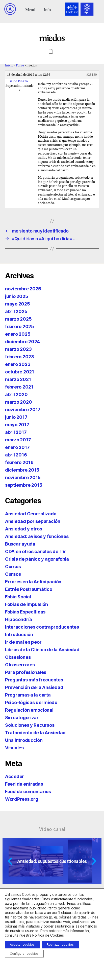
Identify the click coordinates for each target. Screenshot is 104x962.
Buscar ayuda (20, 544)
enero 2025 (17, 334)
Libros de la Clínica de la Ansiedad (42, 649)
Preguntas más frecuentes (34, 679)
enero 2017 (17, 447)
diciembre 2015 (22, 470)
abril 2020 (16, 394)
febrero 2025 (19, 326)
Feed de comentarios (28, 791)
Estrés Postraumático (28, 589)
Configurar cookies (24, 953)
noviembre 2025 (23, 288)
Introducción (19, 634)
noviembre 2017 (22, 409)
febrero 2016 (19, 462)
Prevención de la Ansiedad (34, 687)
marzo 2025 (18, 319)
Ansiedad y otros (23, 528)
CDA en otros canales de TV (35, 551)
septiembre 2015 (23, 485)
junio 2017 (16, 417)
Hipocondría (18, 619)
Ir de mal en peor (23, 642)
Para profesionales (25, 672)
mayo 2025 (17, 303)
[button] (30, 9)
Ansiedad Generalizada (30, 513)
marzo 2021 (18, 379)
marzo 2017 (18, 439)
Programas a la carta (28, 695)
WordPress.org (21, 799)
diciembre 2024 (22, 341)
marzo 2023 (18, 349)
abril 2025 (16, 311)
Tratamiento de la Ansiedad (35, 732)
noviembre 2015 (23, 477)
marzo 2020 (18, 402)
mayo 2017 (17, 424)
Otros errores (20, 664)
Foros (20, 65)
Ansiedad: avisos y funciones (36, 536)
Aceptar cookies (22, 944)
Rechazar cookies (60, 944)
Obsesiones (18, 657)
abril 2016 (16, 454)
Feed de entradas (24, 784)
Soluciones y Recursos (29, 725)
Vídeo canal (52, 829)
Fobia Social (18, 596)
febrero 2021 (19, 387)
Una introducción (24, 740)
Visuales (14, 747)
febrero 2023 (19, 356)
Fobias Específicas (25, 611)
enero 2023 (17, 364)
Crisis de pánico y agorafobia (37, 559)
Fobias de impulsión (26, 604)
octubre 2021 (19, 371)
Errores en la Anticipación (33, 581)
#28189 (91, 75)
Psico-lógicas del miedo (31, 702)
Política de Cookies (48, 935)
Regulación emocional (29, 710)
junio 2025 (16, 296)
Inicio (9, 65)
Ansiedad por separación (32, 521)
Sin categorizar (22, 717)
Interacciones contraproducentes (42, 627)
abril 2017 (16, 432)
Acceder (14, 776)
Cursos (13, 566)
